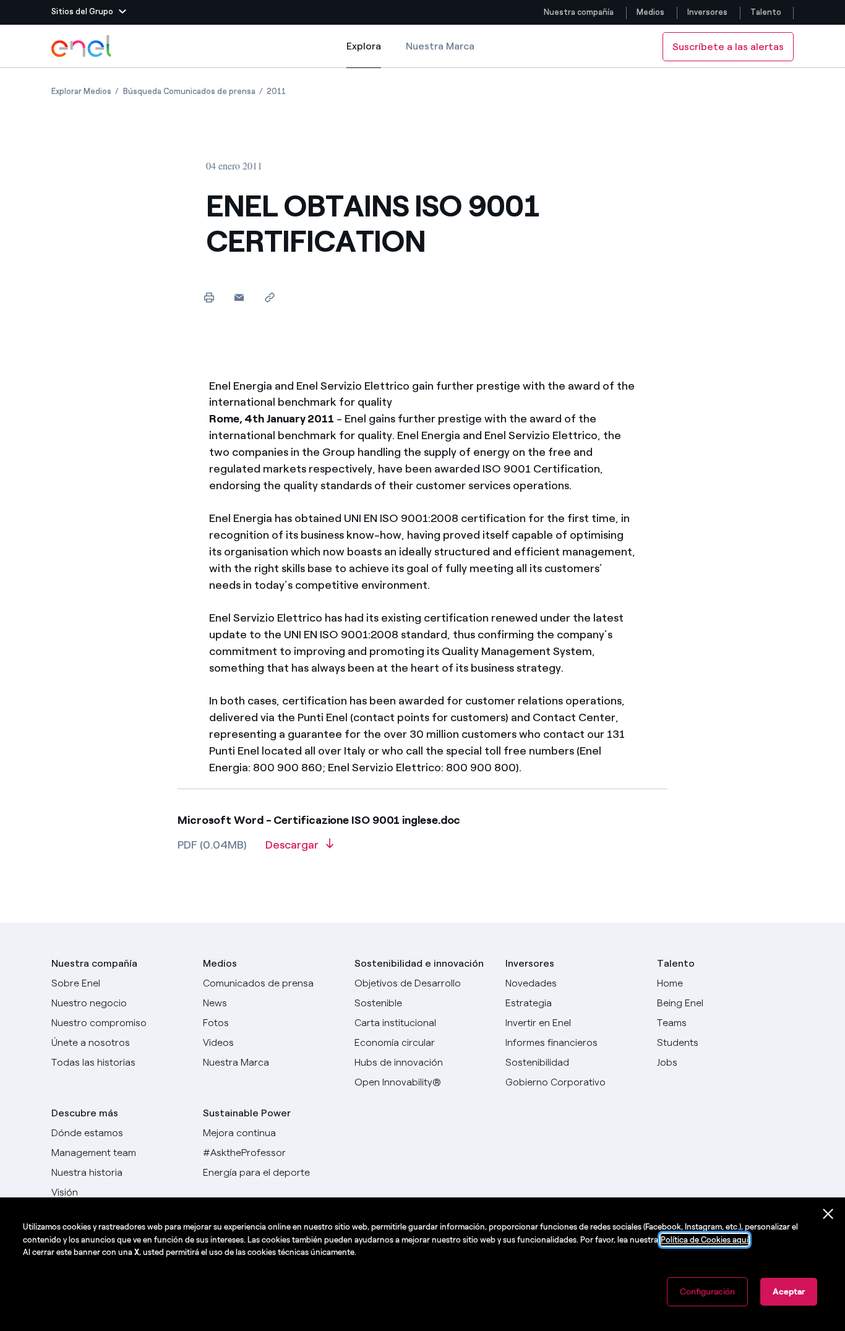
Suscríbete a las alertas (728, 47)
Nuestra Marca (440, 46)
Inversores (707, 12)
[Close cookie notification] (828, 1214)
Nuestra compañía (579, 12)
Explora (363, 54)
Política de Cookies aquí (704, 1239)
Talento (766, 12)
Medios (650, 12)
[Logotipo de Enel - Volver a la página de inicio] (82, 46)
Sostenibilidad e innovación (419, 963)
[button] (88, 12)
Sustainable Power (247, 1113)
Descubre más (84, 1113)
